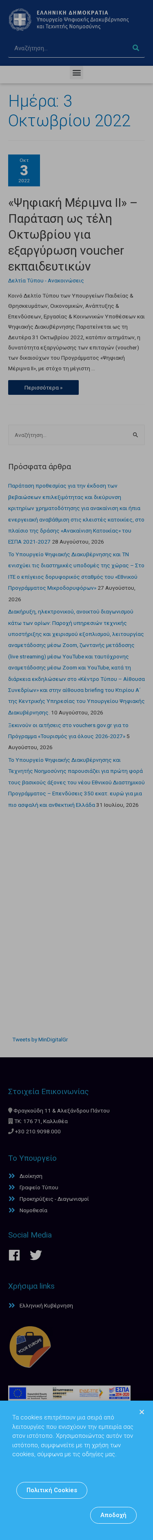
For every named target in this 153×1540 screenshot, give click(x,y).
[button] (51, 1490)
